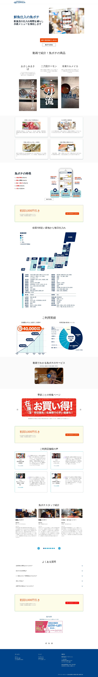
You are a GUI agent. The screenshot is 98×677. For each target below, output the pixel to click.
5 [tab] (50, 548)
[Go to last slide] (17, 410)
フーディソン (41, 656)
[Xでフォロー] (49, 643)
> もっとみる (20, 465)
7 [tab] (54, 548)
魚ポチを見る (49, 44)
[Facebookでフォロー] (46, 643)
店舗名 (20, 459)
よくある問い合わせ (19, 659)
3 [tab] (47, 548)
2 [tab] (45, 548)
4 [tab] (49, 548)
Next (59, 548)
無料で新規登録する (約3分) (49, 40)
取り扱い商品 (17, 658)
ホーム (16, 656)
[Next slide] (80, 410)
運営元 (63, 654)
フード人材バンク (41, 659)
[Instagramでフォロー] (52, 643)
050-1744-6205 (72, 664)
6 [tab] (52, 548)
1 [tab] (43, 548)
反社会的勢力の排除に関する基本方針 (75, 674)
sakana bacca (41, 658)
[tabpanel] (26, 524)
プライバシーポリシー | (63, 674)
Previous (38, 548)
